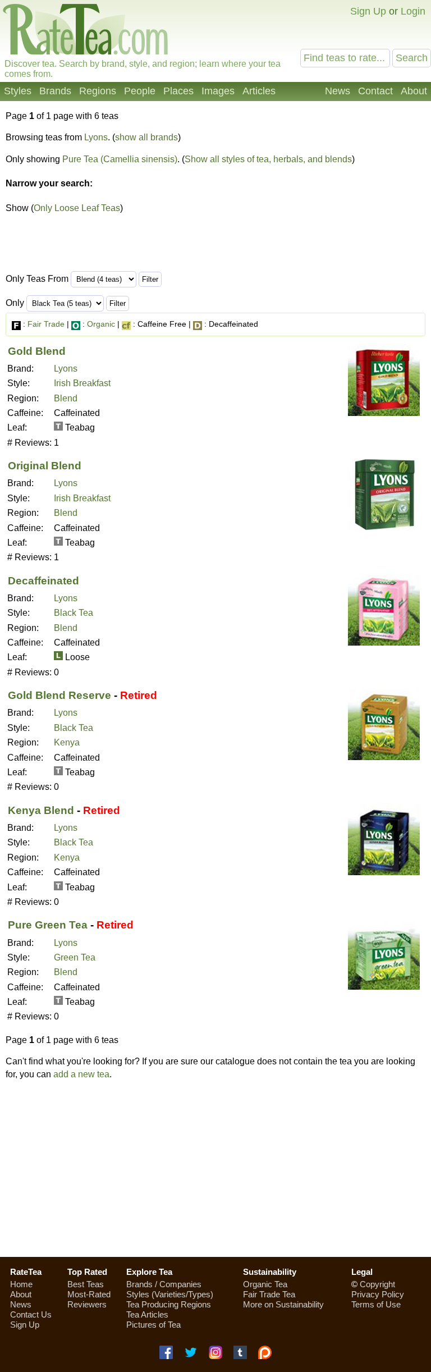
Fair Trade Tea (269, 1294)
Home (21, 1284)
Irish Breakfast (82, 383)
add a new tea (81, 1074)
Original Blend (44, 466)
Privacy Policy (377, 1294)
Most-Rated (89, 1294)
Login (413, 11)
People (139, 91)
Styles (17, 91)
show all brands (146, 137)
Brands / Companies (163, 1284)
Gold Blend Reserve (59, 695)
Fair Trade (46, 323)
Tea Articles (147, 1314)
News (337, 91)
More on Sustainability (283, 1304)
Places (178, 91)
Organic (101, 323)
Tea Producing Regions (168, 1304)
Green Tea (74, 957)
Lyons (96, 137)
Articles (259, 91)
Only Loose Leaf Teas (77, 208)
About (414, 91)
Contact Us (31, 1314)
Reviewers (87, 1304)
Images (218, 91)
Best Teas (85, 1284)
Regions (97, 91)
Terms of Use (376, 1304)
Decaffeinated (43, 581)
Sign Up (368, 11)
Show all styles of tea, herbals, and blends (268, 159)
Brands (55, 91)
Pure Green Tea (48, 925)
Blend (65, 398)
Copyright (377, 1284)
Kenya (67, 742)
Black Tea (73, 613)
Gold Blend (37, 351)
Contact (375, 91)
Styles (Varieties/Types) (169, 1294)
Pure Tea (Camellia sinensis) (119, 159)
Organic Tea (265, 1284)
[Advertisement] (215, 1168)
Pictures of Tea (153, 1324)
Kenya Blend (41, 810)
